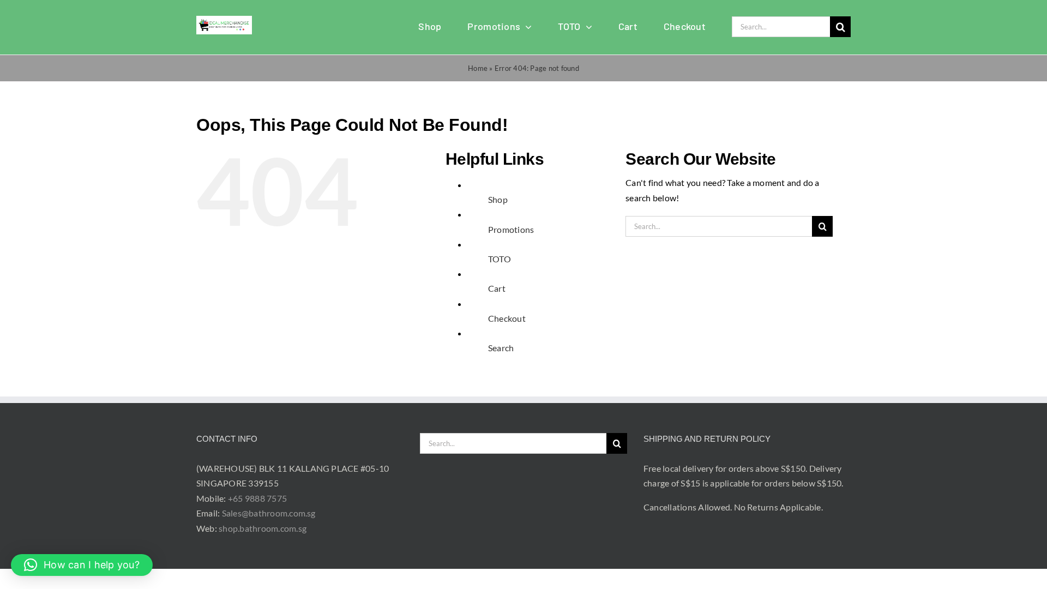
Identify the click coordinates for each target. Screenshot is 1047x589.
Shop (498, 199)
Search (501, 347)
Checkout (507, 318)
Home (478, 68)
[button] (82, 565)
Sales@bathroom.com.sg (269, 513)
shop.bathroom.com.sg (262, 528)
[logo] (224, 20)
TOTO (499, 259)
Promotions (511, 229)
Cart (497, 288)
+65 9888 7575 (257, 498)
